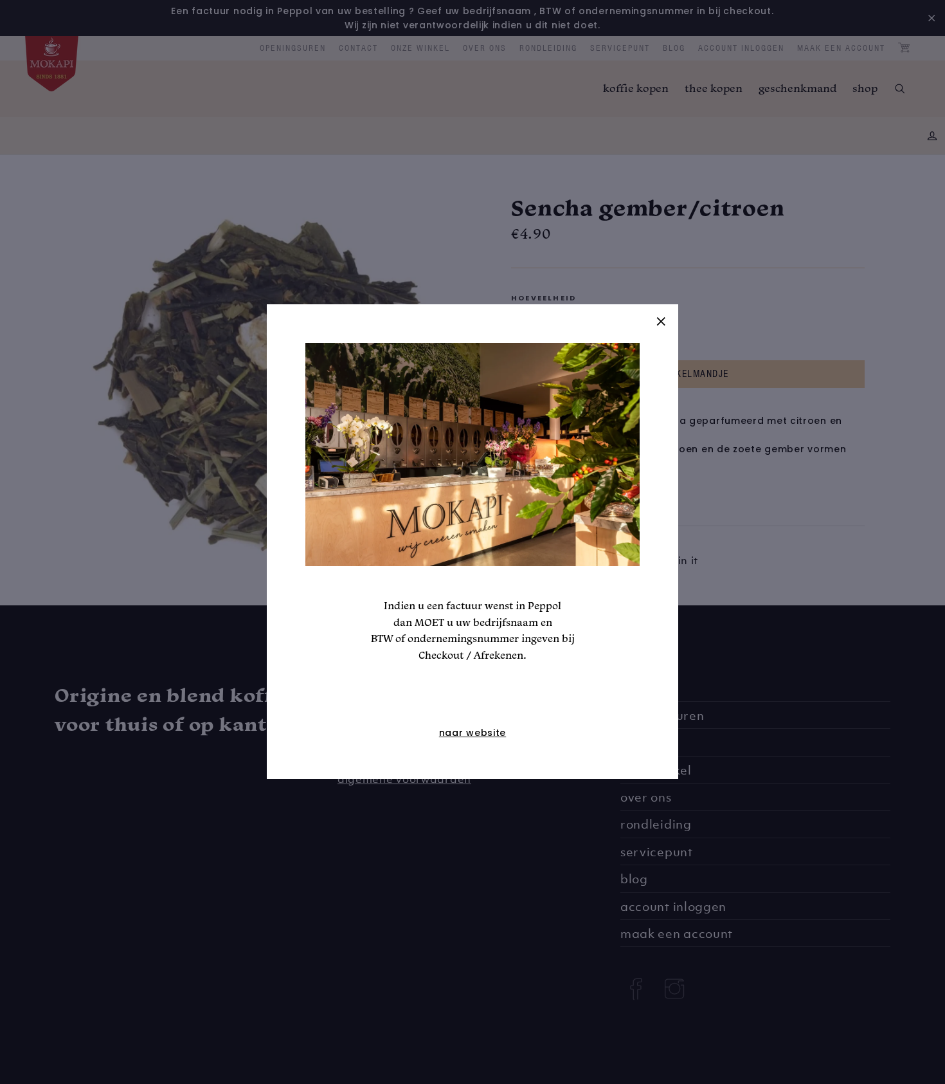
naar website (472, 733)
